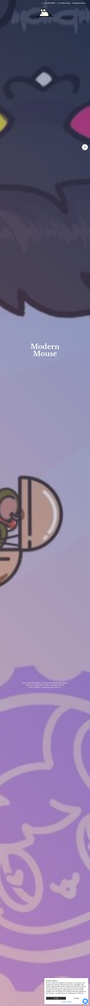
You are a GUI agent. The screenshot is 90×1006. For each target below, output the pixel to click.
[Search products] (84, 147)
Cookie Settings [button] (66, 1002)
